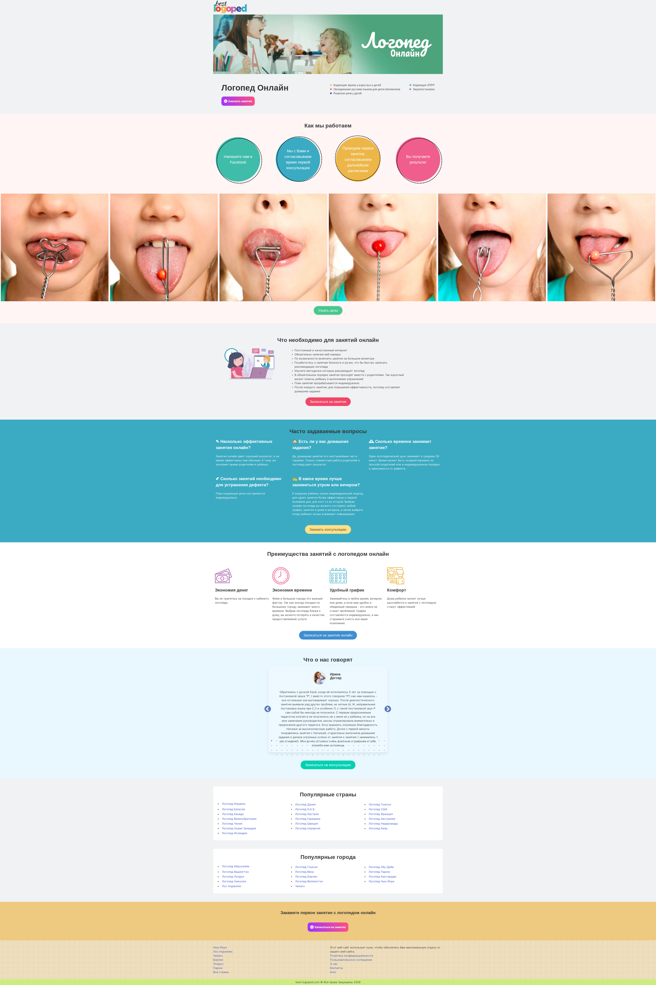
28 (292, 745)
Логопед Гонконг (380, 804)
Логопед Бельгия (233, 809)
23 (384, 740)
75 (302, 755)
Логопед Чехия (232, 823)
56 (317, 750)
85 (353, 755)
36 (333, 745)
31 (307, 745)
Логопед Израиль (233, 803)
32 (312, 745)
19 (364, 740)
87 (364, 755)
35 (328, 745)
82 (338, 755)
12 (328, 740)
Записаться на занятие (328, 402)
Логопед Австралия (382, 818)
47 (271, 750)
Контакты (336, 968)
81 (333, 755)
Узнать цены (328, 310)
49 (282, 750)
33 (317, 745)
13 (333, 740)
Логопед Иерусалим (235, 866)
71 (282, 755)
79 (323, 755)
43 (369, 745)
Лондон (218, 964)
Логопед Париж (379, 871)
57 (323, 750)
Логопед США (378, 809)
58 (328, 750)
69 (384, 750)
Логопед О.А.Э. (305, 809)
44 (374, 745)
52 (297, 750)
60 (338, 750)
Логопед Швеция (306, 823)
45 (379, 745)
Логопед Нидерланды (383, 823)
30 (302, 745)
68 (379, 750)
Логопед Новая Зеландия (239, 828)
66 (369, 750)
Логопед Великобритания (239, 818)
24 (271, 745)
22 (379, 740)
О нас (334, 964)
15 (343, 740)
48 (276, 750)
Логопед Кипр (378, 828)
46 (384, 745)
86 (358, 755)
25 (276, 745)
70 (276, 755)
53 (302, 750)
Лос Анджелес (231, 886)
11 (323, 740)
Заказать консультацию (328, 529)
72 (287, 755)
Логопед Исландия (234, 833)
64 (358, 750)
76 (307, 755)
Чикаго (300, 886)
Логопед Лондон (233, 876)
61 (343, 750)
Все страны (221, 972)
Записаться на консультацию (328, 765)
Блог (333, 972)
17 (353, 740)
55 (312, 750)
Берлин (218, 959)
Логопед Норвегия (307, 828)
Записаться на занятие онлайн (328, 635)
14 (338, 740)
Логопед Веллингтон (309, 881)
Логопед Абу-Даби (381, 867)
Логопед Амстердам (382, 876)
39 (348, 745)
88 (369, 755)
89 (374, 755)
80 (328, 755)
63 (353, 750)
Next (388, 709)
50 (287, 750)
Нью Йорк (220, 947)
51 (292, 750)
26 (282, 745)
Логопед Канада (233, 814)
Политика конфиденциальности (351, 955)
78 (317, 755)
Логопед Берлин (306, 876)
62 (348, 750)
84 (348, 755)
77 (312, 755)
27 (287, 745)
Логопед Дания (305, 804)
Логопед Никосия (234, 881)
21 (374, 740)
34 (323, 745)
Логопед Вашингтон (235, 871)
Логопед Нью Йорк (381, 881)
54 (307, 750)
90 (379, 755)
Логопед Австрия (307, 814)
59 (333, 750)
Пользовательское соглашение (351, 959)
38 (343, 745)
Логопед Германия (307, 818)
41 (358, 745)
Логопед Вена (304, 871)
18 (358, 740)
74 (297, 755)
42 (364, 745)
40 (353, 745)
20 (369, 740)
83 (343, 755)
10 (317, 740)
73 (292, 755)
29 (297, 745)
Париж (217, 968)
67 (374, 750)
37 (338, 745)
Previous (267, 709)
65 (364, 750)
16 (348, 740)
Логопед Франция (381, 814)
